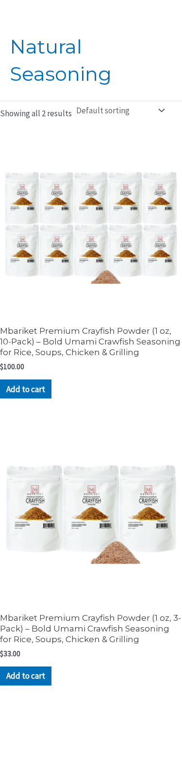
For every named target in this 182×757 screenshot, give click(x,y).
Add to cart (25, 389)
